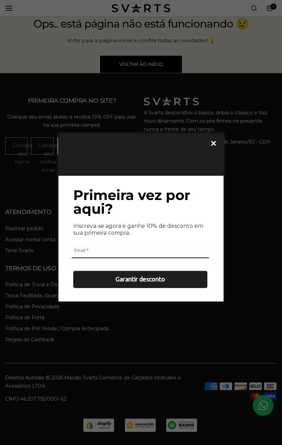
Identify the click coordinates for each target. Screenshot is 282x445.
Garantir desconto (140, 279)
